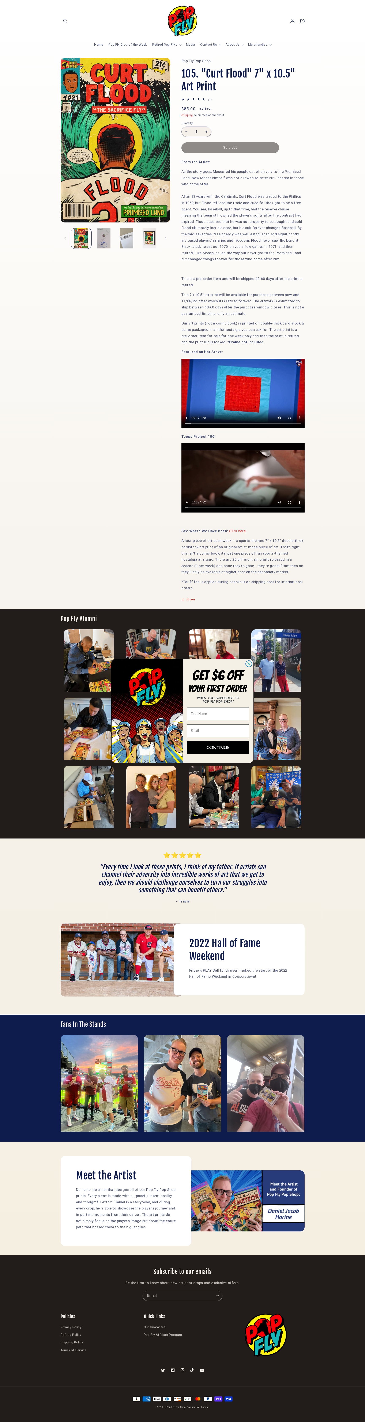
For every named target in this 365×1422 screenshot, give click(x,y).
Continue (218, 747)
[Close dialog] (249, 664)
